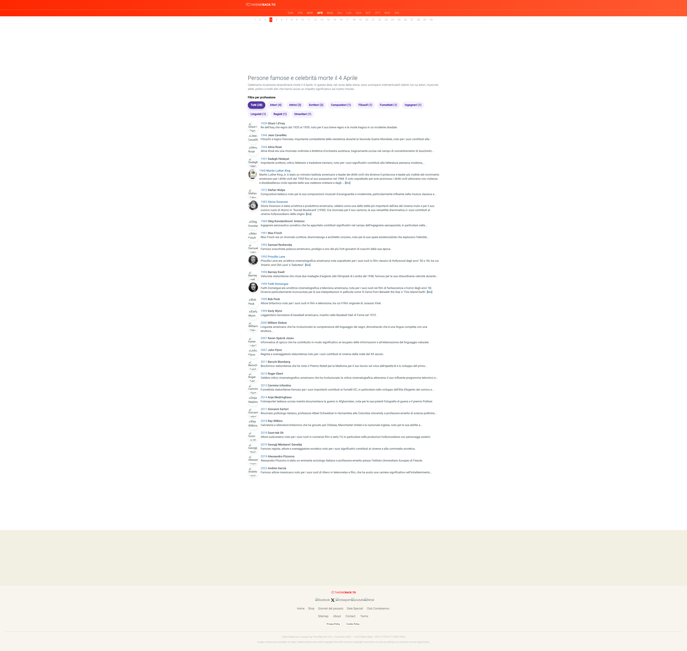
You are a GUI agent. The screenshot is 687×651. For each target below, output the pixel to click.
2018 (264, 421)
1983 (264, 202)
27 (411, 19)
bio (348, 183)
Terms (364, 616)
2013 (264, 373)
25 (399, 19)
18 (353, 19)
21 (373, 19)
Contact (350, 616)
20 (366, 19)
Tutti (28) (256, 105)
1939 (264, 123)
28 (418, 19)
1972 (264, 190)
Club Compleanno (378, 608)
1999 (264, 284)
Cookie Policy (352, 624)
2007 (264, 338)
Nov (388, 13)
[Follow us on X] (333, 600)
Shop (311, 608)
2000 (264, 322)
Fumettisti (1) (388, 105)
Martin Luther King (278, 170)
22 (379, 19)
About (337, 616)
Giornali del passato (330, 608)
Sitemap (323, 616)
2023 (264, 468)
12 (315, 19)
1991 (264, 233)
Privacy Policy (333, 624)
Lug (349, 13)
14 (328, 19)
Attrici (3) (295, 105)
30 (431, 19)
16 (341, 19)
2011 (264, 361)
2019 (264, 444)
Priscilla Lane (276, 256)
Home (300, 608)
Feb (300, 13)
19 (360, 19)
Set (368, 13)
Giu (339, 13)
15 (334, 19)
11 (308, 19)
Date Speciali (355, 608)
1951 (264, 159)
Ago (359, 13)
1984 (264, 221)
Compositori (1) (341, 105)
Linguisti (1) (258, 114)
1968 (262, 170)
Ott (378, 13)
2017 (264, 409)
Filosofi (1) (365, 105)
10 (302, 19)
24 (392, 19)
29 (424, 19)
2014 (264, 397)
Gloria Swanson (278, 202)
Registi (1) (280, 114)
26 (405, 19)
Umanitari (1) (302, 114)
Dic (397, 13)
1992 (264, 244)
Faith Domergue (278, 284)
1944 (264, 135)
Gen (290, 13)
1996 (264, 272)
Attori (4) (276, 105)
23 (386, 19)
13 (321, 19)
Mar (310, 13)
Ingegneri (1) (413, 105)
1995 (264, 256)
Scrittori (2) (316, 105)
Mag (330, 13)
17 (347, 19)
